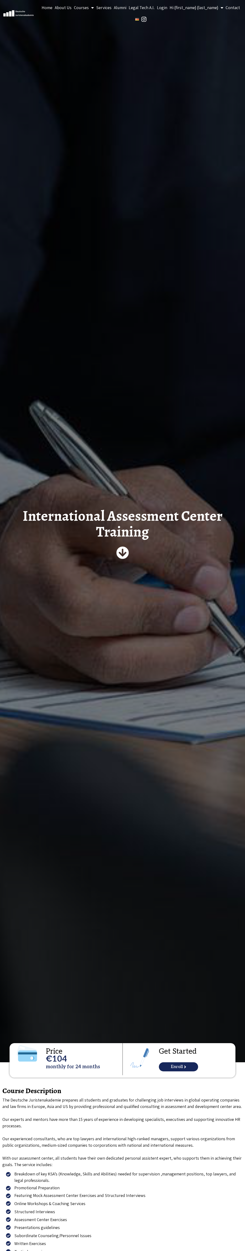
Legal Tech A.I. (142, 7)
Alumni (120, 7)
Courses (81, 7)
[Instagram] (144, 19)
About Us (63, 7)
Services (103, 7)
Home (47, 7)
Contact (233, 7)
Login (162, 7)
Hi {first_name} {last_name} (194, 7)
